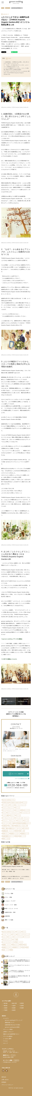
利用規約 (4, 1082)
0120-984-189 (8, 1057)
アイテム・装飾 (9, 893)
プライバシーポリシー (7, 1084)
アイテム (25, 802)
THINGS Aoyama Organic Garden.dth (20, 107)
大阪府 (14, 1005)
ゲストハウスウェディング (14, 812)
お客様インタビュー (8, 1031)
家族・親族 (5, 828)
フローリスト (6, 823)
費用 (12, 949)
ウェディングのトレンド (8, 807)
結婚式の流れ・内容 (10, 912)
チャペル (18, 815)
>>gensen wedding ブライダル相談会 (11, 639)
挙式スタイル (16, 944)
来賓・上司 (21, 831)
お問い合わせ (5, 1079)
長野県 (22, 1003)
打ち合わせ (26, 828)
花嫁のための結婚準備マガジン (11, 1034)
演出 (25, 944)
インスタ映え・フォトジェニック (18, 805)
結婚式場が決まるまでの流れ (12, 1024)
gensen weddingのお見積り (12, 1027)
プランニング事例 (7, 1029)
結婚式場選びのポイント (8, 836)
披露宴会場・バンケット (8, 831)
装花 (17, 836)
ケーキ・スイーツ (7, 934)
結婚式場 (8, 8)
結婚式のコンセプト (15, 833)
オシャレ (18, 807)
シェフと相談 (6, 815)
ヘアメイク (26, 937)
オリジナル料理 (19, 810)
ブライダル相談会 (7, 1036)
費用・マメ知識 (9, 919)
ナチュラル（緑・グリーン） (22, 818)
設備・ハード (22, 836)
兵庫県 (22, 1005)
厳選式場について (9, 1022)
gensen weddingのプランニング (13, 1020)
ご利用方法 (16, 1060)
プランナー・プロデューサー (9, 820)
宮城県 (14, 1008)
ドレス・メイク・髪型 (11, 904)
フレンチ (26, 820)
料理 (17, 831)
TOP (3, 8)
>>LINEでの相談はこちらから (9, 659)
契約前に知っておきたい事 (21, 825)
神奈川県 (14, 1003)
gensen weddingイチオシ (9, 799)
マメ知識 (13, 823)
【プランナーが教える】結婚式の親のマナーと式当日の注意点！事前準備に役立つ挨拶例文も (19, 960)
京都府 (5, 1008)
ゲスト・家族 (8, 897)
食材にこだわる (6, 838)
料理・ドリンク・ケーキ (11, 908)
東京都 (5, 1003)
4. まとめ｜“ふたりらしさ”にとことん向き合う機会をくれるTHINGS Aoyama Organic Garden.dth (16, 73)
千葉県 (5, 1010)
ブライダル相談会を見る (21, 778)
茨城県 (22, 1008)
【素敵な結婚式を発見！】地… (9, 702)
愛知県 (5, 1005)
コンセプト (6, 1018)
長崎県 (14, 1010)
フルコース (20, 820)
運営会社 (4, 1077)
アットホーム (6, 805)
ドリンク (11, 937)
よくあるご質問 (7, 1038)
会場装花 (5, 825)
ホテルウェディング (7, 939)
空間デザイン (6, 833)
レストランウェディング (8, 942)
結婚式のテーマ (25, 833)
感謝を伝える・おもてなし (16, 828)
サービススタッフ (25, 812)
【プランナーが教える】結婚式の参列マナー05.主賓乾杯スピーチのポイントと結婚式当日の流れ (19, 982)
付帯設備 (18, 823)
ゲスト (4, 812)
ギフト (24, 931)
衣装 (23, 947)
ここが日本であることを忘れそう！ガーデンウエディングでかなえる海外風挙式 (19, 971)
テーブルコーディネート (8, 818)
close (9, 58)
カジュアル (27, 810)
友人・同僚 (11, 825)
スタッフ (13, 815)
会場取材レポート (26, 823)
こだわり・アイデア (10, 901)
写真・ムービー (19, 942)
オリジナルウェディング (8, 810)
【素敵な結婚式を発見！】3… (23, 702)
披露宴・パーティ (7, 944)
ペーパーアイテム (18, 937)
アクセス (5, 1041)
